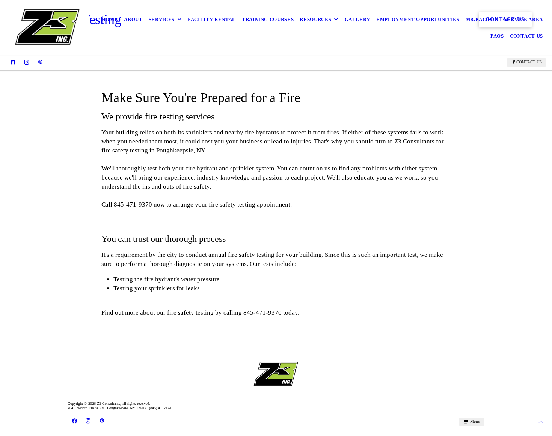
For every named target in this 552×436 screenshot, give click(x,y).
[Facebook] (13, 62)
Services (162, 19)
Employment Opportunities (418, 19)
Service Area (523, 19)
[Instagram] (26, 62)
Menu (474, 421)
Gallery (358, 19)
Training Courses (268, 19)
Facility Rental (212, 19)
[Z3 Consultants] (47, 28)
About (133, 19)
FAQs (497, 36)
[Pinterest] (40, 62)
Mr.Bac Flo (482, 19)
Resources (315, 19)
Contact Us (526, 36)
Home (110, 19)
